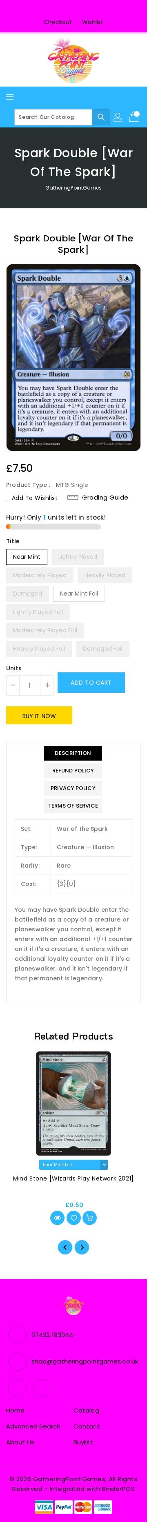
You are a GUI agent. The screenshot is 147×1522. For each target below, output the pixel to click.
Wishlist (93, 22)
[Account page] (118, 117)
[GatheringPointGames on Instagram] (81, 9)
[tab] (73, 753)
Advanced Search (33, 1426)
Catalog (86, 1410)
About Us (20, 1442)
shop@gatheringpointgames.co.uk (84, 1361)
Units (14, 668)
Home (15, 1410)
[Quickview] (57, 1218)
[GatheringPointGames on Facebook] (66, 9)
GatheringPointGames (73, 187)
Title (13, 541)
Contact (87, 1426)
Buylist (83, 1442)
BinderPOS (118, 1488)
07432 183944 (52, 1334)
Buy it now (39, 716)
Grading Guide (105, 497)
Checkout (58, 22)
